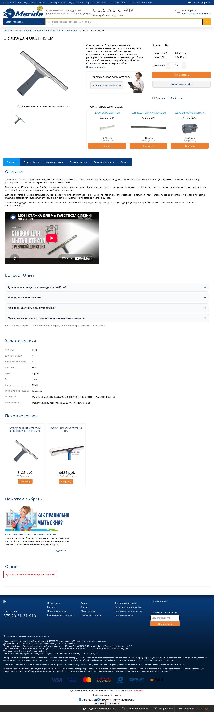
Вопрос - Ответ (31, 162)
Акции (71, 2)
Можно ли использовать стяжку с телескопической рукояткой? (47, 318)
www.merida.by (42, 636)
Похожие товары (78, 162)
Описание (12, 162)
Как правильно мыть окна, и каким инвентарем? (30, 534)
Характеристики (54, 162)
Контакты (147, 2)
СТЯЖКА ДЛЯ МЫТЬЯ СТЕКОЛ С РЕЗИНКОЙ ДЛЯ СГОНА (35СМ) (25, 429)
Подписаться (165, 623)
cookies (140, 690)
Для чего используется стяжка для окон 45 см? (37, 287)
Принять (99, 703)
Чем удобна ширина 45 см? (24, 297)
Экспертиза (103, 2)
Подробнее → (62, 550)
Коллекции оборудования (31, 2)
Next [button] (206, 130)
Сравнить (160, 98)
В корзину (184, 74)
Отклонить (113, 703)
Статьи (80, 2)
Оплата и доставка (130, 2)
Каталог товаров (14, 21)
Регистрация (204, 2)
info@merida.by (177, 664)
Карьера (90, 2)
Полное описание (95, 66)
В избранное (177, 98)
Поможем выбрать (104, 162)
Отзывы (115, 2)
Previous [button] (91, 130)
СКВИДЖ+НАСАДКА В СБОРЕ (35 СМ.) (66, 429)
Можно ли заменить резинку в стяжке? (32, 307)
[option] (107, 130)
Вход (192, 2)
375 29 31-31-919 (115, 10)
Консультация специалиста (107, 85)
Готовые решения (56, 2)
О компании (9, 2)
